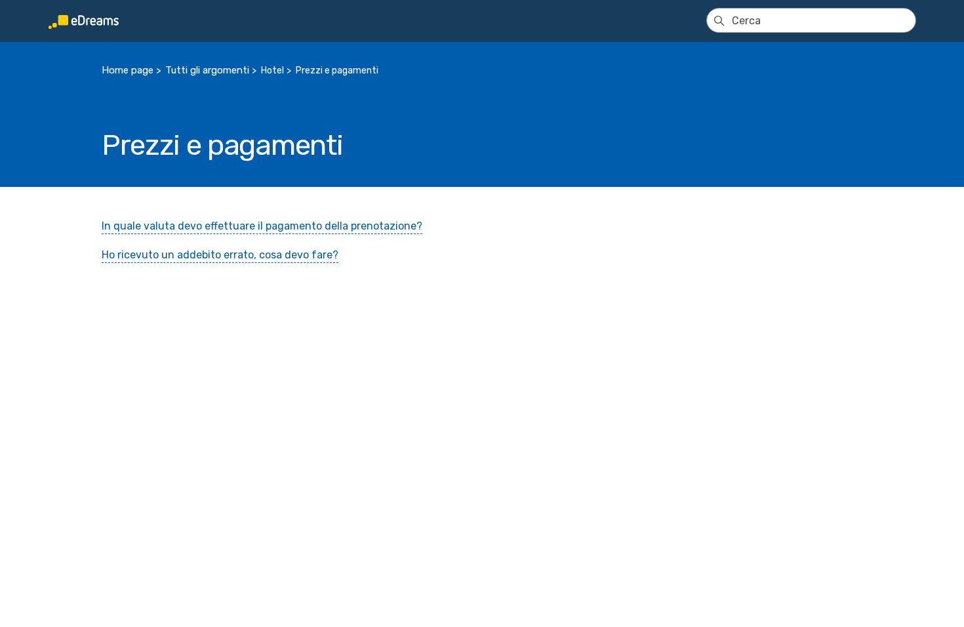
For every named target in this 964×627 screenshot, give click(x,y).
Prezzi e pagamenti (337, 70)
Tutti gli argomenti (207, 70)
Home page (127, 70)
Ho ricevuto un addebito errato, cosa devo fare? (220, 255)
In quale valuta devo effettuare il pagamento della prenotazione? (262, 226)
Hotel (272, 70)
